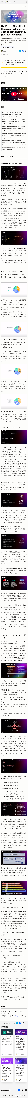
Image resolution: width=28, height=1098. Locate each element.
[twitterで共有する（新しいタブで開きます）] (26, 51)
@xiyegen (16, 1016)
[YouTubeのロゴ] (26, 1090)
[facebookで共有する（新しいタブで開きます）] (23, 51)
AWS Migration (6, 47)
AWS (13, 47)
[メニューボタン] (2, 2)
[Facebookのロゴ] (19, 1090)
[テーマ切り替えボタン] (26, 2)
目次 (23, 6)
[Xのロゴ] (22, 1090)
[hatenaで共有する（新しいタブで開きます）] (20, 51)
